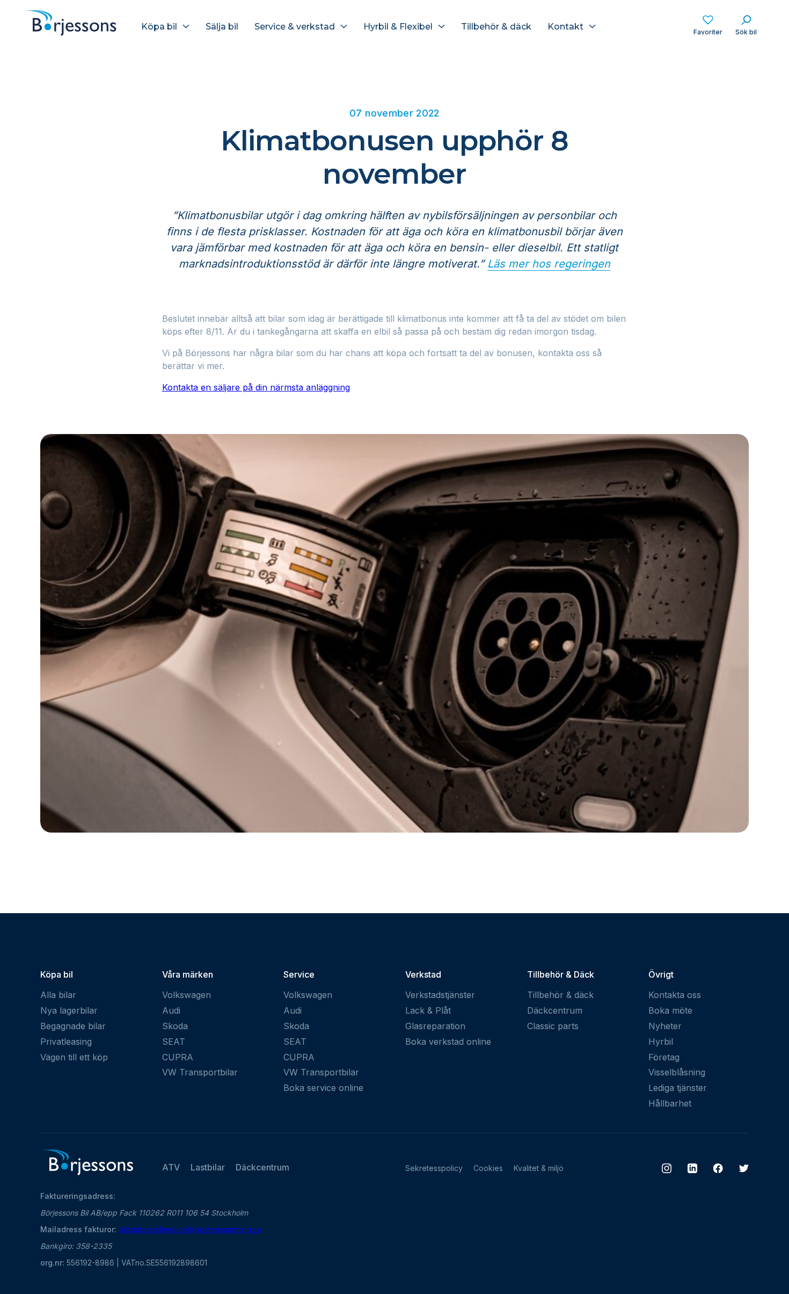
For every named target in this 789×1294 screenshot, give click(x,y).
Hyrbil (660, 1041)
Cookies (488, 1168)
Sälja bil (222, 26)
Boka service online (323, 1087)
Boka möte (670, 1010)
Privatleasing (66, 1041)
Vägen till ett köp (74, 1057)
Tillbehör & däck (496, 26)
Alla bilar (58, 994)
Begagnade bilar (73, 1026)
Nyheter (665, 1026)
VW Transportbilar (200, 1072)
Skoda (175, 1026)
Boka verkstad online (448, 1041)
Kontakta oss (674, 994)
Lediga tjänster (677, 1087)
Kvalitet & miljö (539, 1168)
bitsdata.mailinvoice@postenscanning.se (190, 1229)
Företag (664, 1057)
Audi (171, 1010)
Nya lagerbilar (69, 1010)
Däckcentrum (554, 1010)
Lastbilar (208, 1167)
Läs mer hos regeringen (548, 263)
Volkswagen (186, 994)
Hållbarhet (669, 1103)
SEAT (173, 1041)
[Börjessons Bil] (86, 26)
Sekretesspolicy (434, 1168)
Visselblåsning (676, 1072)
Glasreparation (435, 1026)
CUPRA (177, 1057)
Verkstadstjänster (440, 994)
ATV (171, 1167)
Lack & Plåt (428, 1010)
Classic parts (553, 1026)
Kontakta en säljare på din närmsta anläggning (256, 387)
